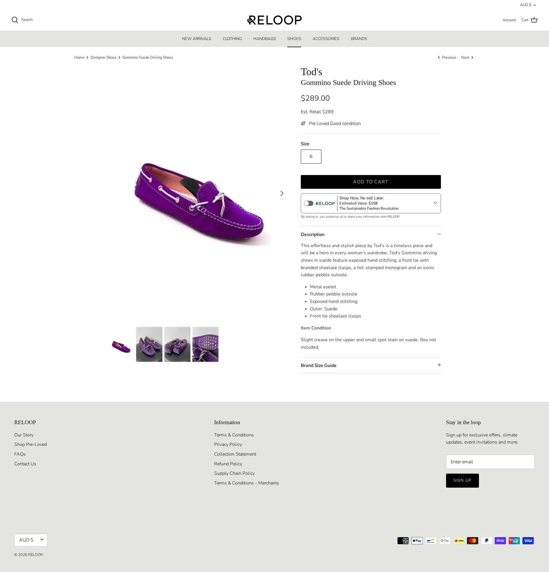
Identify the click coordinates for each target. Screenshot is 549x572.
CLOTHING (232, 38)
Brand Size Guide (319, 365)
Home (79, 57)
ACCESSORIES (326, 38)
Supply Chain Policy (234, 473)
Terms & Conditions (234, 435)
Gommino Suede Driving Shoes (147, 57)
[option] (198, 193)
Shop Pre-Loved (30, 444)
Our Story (23, 435)
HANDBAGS (264, 38)
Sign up (462, 480)
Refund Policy (228, 464)
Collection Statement (235, 454)
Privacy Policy (228, 444)
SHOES (294, 38)
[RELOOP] (274, 20)
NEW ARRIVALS (196, 38)
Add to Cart (370, 182)
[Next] (282, 193)
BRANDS (359, 38)
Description (313, 234)
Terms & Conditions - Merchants (246, 483)
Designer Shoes (103, 57)
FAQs (20, 454)
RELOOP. (35, 554)
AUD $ (525, 4)
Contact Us (25, 464)
